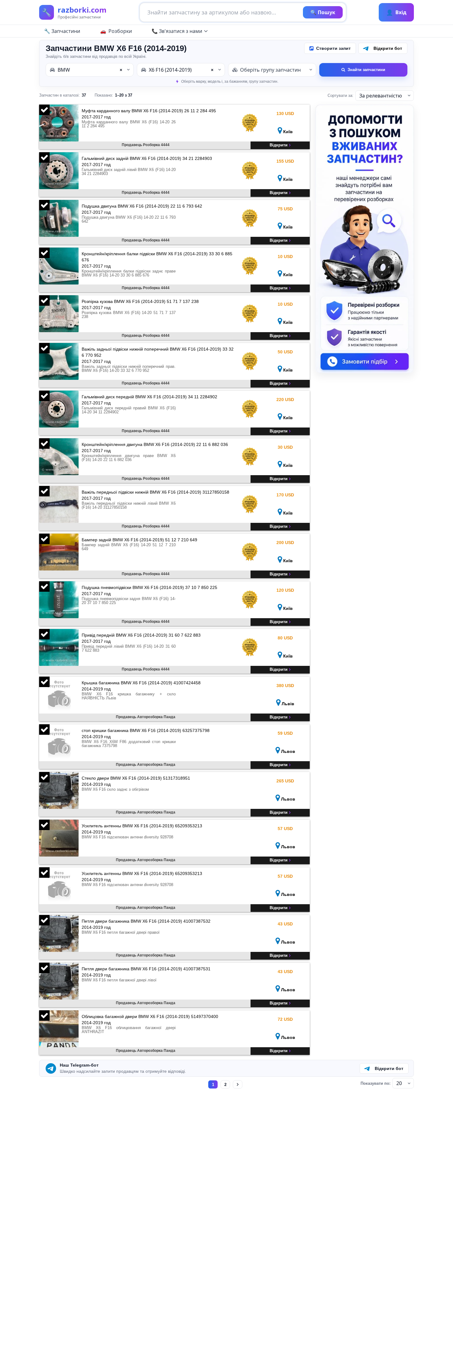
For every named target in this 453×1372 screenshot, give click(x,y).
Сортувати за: (340, 95)
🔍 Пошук (322, 12)
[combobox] (90, 70)
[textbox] (272, 69)
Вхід (396, 12)
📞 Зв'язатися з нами (177, 31)
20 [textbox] (399, 1083)
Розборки (120, 31)
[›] (238, 1084)
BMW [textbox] (90, 69)
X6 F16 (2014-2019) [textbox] (181, 69)
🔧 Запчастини (62, 31)
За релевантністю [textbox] (380, 95)
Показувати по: (375, 1083)
